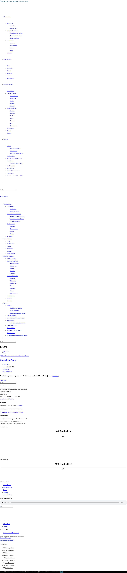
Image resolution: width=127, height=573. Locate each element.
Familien (12, 271)
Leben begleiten (7, 238)
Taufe (8, 241)
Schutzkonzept (11, 333)
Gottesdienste (10, 206)
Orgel (11, 233)
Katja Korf (6, 364)
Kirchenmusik (11, 224)
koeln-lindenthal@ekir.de (7, 399)
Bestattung (10, 248)
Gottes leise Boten (8, 360)
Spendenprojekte (11, 315)
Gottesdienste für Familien (17, 216)
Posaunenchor (14, 229)
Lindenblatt (6, 524)
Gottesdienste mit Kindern (14, 214)
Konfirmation (10, 243)
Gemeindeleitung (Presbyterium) (15, 318)
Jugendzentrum (11, 295)
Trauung (9, 246)
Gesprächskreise (14, 263)
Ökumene (9, 300)
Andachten (13, 209)
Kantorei (12, 226)
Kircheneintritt (11, 253)
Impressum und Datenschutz (11, 533)
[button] (7, 540)
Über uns (5, 303)
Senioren (12, 273)
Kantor (12, 231)
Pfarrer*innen (10, 320)
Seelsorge (9, 251)
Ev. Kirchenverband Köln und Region (17, 335)
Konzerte (12, 278)
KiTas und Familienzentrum (14, 330)
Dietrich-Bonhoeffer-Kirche (17, 313)
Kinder (12, 268)
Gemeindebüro (11, 328)
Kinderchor (13, 283)
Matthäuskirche (14, 310)
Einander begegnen (8, 256)
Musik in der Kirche (12, 276)
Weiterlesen (3, 380)
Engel (4, 353)
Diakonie (9, 298)
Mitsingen (13, 281)
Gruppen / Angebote (12, 261)
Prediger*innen (14, 211)
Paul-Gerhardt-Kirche (16, 308)
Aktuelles (6, 369)
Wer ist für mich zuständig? (17, 323)
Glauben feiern (7, 204)
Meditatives (10, 236)
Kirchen (9, 305)
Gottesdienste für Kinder (17, 219)
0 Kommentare (7, 371)
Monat (5, 526)
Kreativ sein (13, 266)
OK (61, 571)
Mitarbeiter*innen (12, 325)
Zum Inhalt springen (5, 538)
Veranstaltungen (11, 258)
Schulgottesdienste (15, 221)
